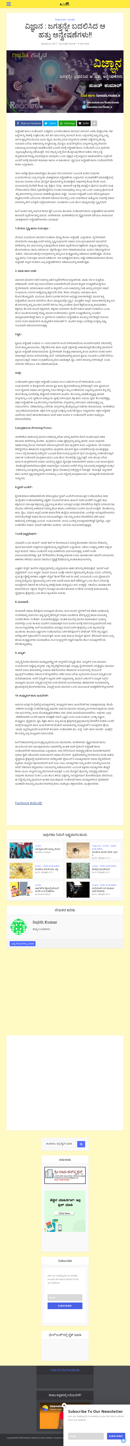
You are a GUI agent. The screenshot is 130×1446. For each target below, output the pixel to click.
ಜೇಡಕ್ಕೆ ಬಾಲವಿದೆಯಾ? (101, 869)
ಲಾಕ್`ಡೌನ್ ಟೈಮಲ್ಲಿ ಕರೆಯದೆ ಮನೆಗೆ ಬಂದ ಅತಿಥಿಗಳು (47, 890)
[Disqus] (65, 992)
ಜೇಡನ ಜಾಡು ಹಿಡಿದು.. (51, 865)
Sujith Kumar (69, 43)
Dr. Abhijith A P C (102, 858)
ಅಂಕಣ (71, 19)
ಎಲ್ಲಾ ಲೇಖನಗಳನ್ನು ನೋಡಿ (22, 943)
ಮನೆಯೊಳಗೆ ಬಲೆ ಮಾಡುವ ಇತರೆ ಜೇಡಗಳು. (103, 890)
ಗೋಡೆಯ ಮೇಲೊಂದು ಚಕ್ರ (46, 869)
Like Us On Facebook (65, 1370)
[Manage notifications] (123, 1440)
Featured (60, 19)
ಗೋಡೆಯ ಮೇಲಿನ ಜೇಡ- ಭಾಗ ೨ (104, 853)
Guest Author (44, 894)
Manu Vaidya (44, 852)
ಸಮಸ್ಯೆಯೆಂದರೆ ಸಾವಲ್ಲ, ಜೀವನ (47, 848)
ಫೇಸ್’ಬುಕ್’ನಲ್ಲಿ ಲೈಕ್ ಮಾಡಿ (65, 1335)
